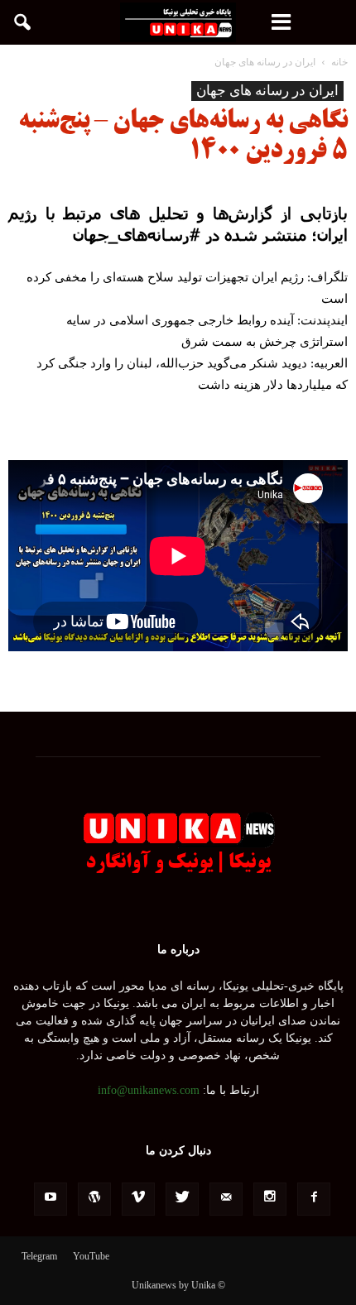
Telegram (39, 1256)
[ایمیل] (226, 1199)
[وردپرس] (94, 1199)
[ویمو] (138, 1199)
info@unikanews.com (149, 1090)
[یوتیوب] (50, 1199)
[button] (23, 22)
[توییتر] (182, 1199)
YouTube (91, 1256)
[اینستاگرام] (269, 1199)
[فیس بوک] (313, 1199)
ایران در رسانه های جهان (267, 90)
